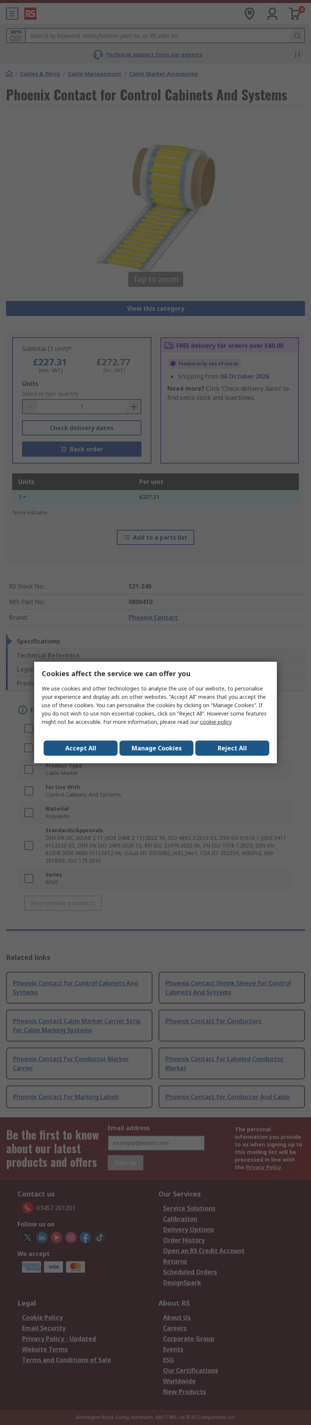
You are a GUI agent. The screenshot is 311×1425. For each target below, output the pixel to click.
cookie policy (215, 721)
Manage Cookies (157, 748)
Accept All (80, 748)
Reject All (232, 748)
